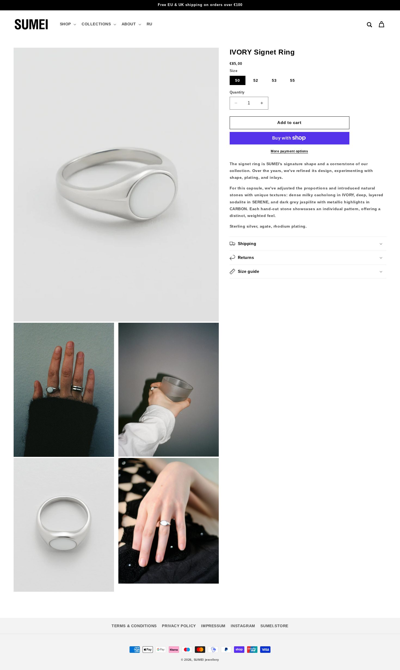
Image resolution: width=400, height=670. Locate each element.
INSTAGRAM (243, 626)
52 (255, 80)
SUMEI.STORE (274, 626)
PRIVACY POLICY (179, 626)
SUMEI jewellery (206, 659)
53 (274, 80)
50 (237, 80)
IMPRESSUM (213, 626)
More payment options (289, 151)
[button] (67, 24)
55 (292, 80)
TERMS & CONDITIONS (134, 626)
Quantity (237, 92)
